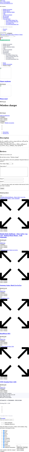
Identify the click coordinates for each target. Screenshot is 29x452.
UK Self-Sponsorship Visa (12, 24)
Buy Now (25, 447)
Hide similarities (8, 422)
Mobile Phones (6, 10)
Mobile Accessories (7, 9)
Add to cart (19, 447)
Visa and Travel (6, 19)
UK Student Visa (10, 23)
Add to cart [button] (2, 243)
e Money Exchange (7, 14)
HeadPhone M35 (5, 333)
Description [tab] (5, 132)
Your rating (3, 163)
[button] (20, 448)
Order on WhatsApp (5, 115)
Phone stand (4, 99)
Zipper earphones (5, 81)
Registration (6, 17)
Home (4, 62)
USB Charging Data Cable (8, 382)
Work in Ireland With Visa (12, 21)
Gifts (4, 13)
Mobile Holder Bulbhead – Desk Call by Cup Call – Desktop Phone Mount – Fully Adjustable (14, 235)
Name (2, 178)
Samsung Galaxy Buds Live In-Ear (10, 285)
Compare (2, 117)
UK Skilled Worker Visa (11, 20)
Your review (3, 166)
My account (5, 29)
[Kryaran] (2, 0)
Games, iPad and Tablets (9, 12)
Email (2, 181)
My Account (6, 16)
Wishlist (4, 30)
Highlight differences (9, 424)
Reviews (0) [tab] (6, 133)
